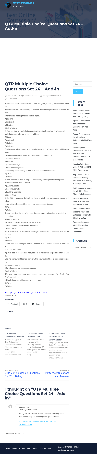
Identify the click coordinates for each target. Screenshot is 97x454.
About (14, 448)
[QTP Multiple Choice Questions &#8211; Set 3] (38, 344)
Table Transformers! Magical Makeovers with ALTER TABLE (81, 201)
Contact (35, 448)
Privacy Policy (45, 448)
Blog (28, 448)
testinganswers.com (23, 2)
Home (8, 448)
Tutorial (22, 448)
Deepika (22, 407)
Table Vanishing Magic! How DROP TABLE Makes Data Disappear (82, 191)
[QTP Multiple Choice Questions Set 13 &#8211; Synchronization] (60, 345)
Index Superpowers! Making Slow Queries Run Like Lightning (81, 113)
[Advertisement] (48, 57)
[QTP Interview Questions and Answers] (16, 344)
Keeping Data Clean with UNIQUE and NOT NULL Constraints (82, 167)
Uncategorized (31, 96)
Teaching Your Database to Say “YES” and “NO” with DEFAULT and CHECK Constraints (82, 154)
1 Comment (12, 99)
